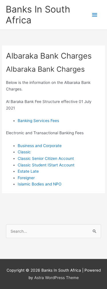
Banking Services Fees (38, 120)
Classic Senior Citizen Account (46, 158)
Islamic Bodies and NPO (39, 184)
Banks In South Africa (38, 15)
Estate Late (28, 171)
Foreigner (26, 178)
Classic (24, 152)
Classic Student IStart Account (46, 165)
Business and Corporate (40, 145)
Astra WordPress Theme (56, 277)
